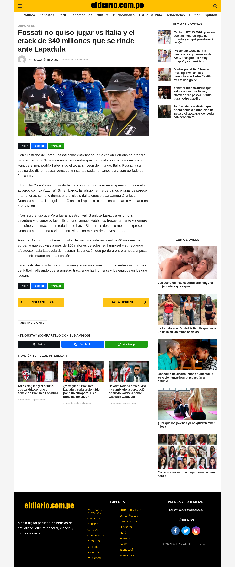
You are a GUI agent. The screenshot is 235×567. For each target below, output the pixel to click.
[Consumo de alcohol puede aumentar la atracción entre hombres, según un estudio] (187, 354)
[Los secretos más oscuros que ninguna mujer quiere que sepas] (187, 262)
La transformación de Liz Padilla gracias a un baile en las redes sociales (187, 330)
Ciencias (92, 524)
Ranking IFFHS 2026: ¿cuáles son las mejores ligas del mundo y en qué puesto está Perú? (194, 37)
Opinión (210, 15)
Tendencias (175, 15)
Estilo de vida (150, 15)
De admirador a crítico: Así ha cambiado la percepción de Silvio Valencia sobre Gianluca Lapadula (127, 391)
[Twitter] (185, 530)
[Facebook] (175, 530)
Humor (194, 15)
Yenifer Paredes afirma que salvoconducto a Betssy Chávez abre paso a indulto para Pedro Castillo (193, 93)
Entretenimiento (130, 510)
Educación (94, 558)
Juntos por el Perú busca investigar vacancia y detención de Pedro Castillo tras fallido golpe (193, 75)
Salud (123, 544)
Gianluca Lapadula (32, 323)
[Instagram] (196, 530)
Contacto (93, 518)
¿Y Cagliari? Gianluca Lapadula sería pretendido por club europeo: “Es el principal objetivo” (81, 391)
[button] (20, 5)
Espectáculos (81, 15)
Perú (62, 15)
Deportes (46, 15)
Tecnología (127, 550)
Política (29, 15)
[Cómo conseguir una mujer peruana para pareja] (187, 451)
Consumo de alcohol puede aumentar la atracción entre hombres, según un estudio (185, 377)
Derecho (92, 547)
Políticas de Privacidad (95, 511)
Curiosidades (124, 15)
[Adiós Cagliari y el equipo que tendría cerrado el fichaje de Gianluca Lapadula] (38, 371)
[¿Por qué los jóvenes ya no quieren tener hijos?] (187, 404)
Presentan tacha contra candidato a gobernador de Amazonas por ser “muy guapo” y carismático (192, 56)
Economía (93, 552)
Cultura (103, 15)
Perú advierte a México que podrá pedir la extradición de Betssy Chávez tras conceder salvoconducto (194, 112)
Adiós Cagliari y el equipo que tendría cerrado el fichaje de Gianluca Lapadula (38, 389)
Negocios (126, 527)
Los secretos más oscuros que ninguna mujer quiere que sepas (185, 284)
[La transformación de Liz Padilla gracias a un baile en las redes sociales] (187, 309)
